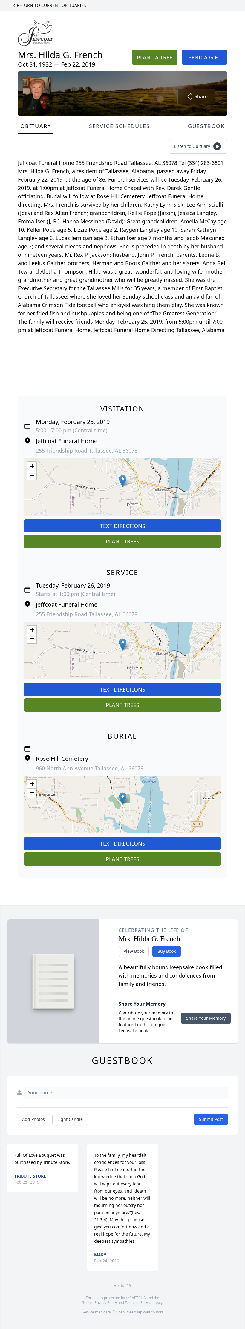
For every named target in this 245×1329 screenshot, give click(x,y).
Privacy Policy (105, 1302)
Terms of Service (139, 1302)
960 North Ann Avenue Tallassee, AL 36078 (89, 768)
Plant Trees (122, 541)
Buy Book (166, 951)
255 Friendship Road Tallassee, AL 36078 (86, 450)
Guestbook (206, 126)
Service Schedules (119, 126)
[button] (122, 481)
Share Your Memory (206, 1018)
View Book (134, 951)
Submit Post (211, 1119)
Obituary (35, 126)
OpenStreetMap (129, 1312)
